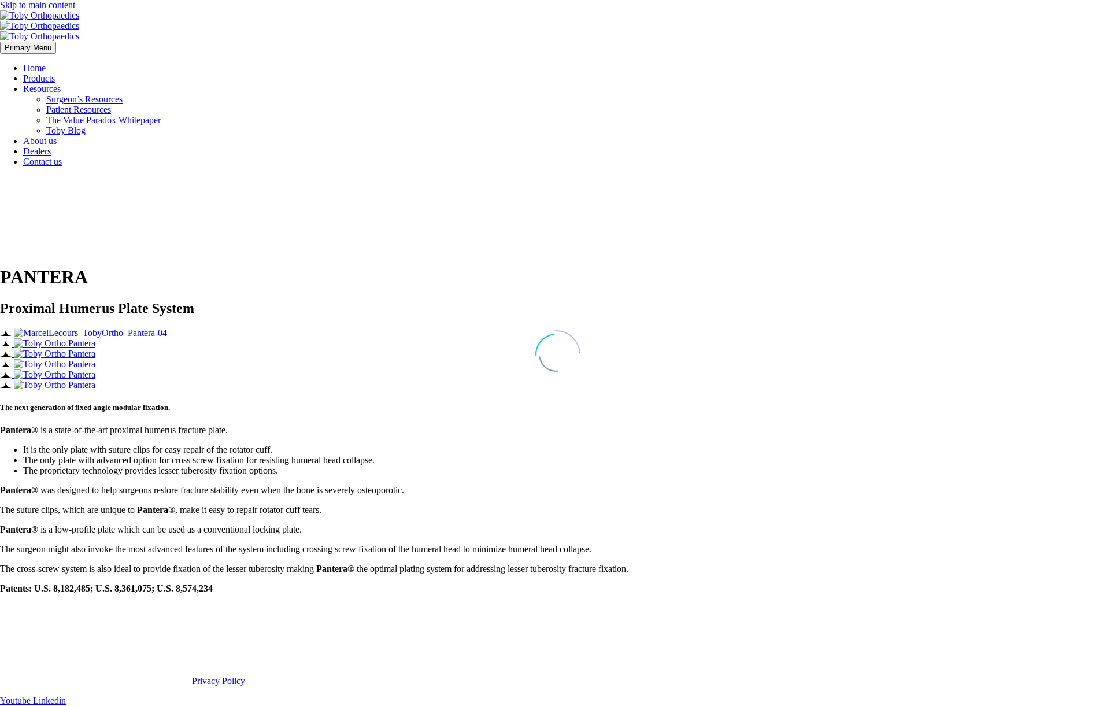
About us (40, 141)
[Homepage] (39, 25)
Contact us (42, 162)
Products (39, 78)
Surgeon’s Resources (84, 99)
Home (34, 68)
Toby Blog (66, 130)
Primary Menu (28, 47)
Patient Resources (78, 109)
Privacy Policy (218, 681)
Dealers (37, 151)
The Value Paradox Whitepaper (103, 120)
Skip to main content (37, 5)
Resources (42, 89)
